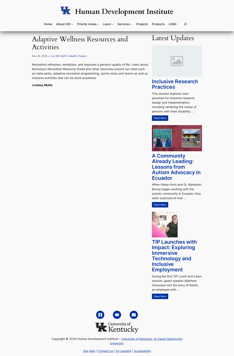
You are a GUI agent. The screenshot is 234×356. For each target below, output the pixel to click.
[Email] (134, 315)
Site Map (89, 351)
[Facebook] (100, 315)
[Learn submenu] (112, 24)
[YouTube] (117, 315)
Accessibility (142, 351)
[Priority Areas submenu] (98, 24)
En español (123, 351)
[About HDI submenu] (72, 24)
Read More (160, 118)
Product (82, 56)
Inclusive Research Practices (175, 84)
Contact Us (105, 351)
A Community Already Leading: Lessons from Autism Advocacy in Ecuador (176, 167)
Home (48, 24)
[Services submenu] (131, 24)
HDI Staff (61, 56)
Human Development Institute (124, 11)
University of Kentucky (136, 339)
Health (72, 56)
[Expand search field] (185, 24)
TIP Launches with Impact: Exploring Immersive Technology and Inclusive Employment (174, 256)
